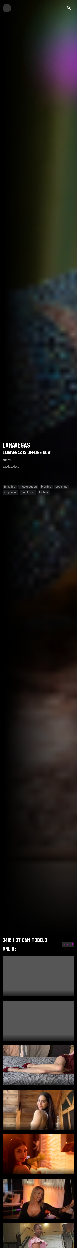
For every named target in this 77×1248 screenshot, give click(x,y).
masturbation (28, 486)
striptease (10, 492)
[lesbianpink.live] (7, 8)
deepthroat (28, 492)
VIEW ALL (68, 944)
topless (43, 492)
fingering (9, 486)
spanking (61, 486)
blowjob (46, 486)
